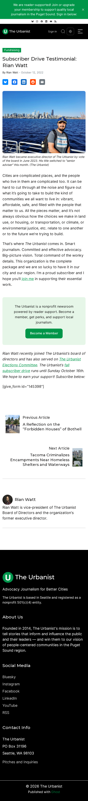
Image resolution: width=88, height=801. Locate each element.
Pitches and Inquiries (20, 762)
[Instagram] (37, 21)
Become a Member (44, 333)
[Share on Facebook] (14, 82)
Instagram (11, 684)
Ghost (55, 792)
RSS (5, 712)
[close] (83, 9)
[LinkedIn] (46, 21)
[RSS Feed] (55, 21)
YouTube (9, 705)
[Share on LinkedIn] (24, 82)
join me (28, 279)
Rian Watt (12, 72)
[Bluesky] (32, 21)
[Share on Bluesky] (5, 82)
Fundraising (11, 50)
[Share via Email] (42, 82)
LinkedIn (9, 698)
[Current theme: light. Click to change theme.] (70, 31)
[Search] (63, 31)
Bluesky (9, 677)
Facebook (11, 691)
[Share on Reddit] (33, 82)
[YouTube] (51, 21)
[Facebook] (41, 21)
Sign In (52, 31)
